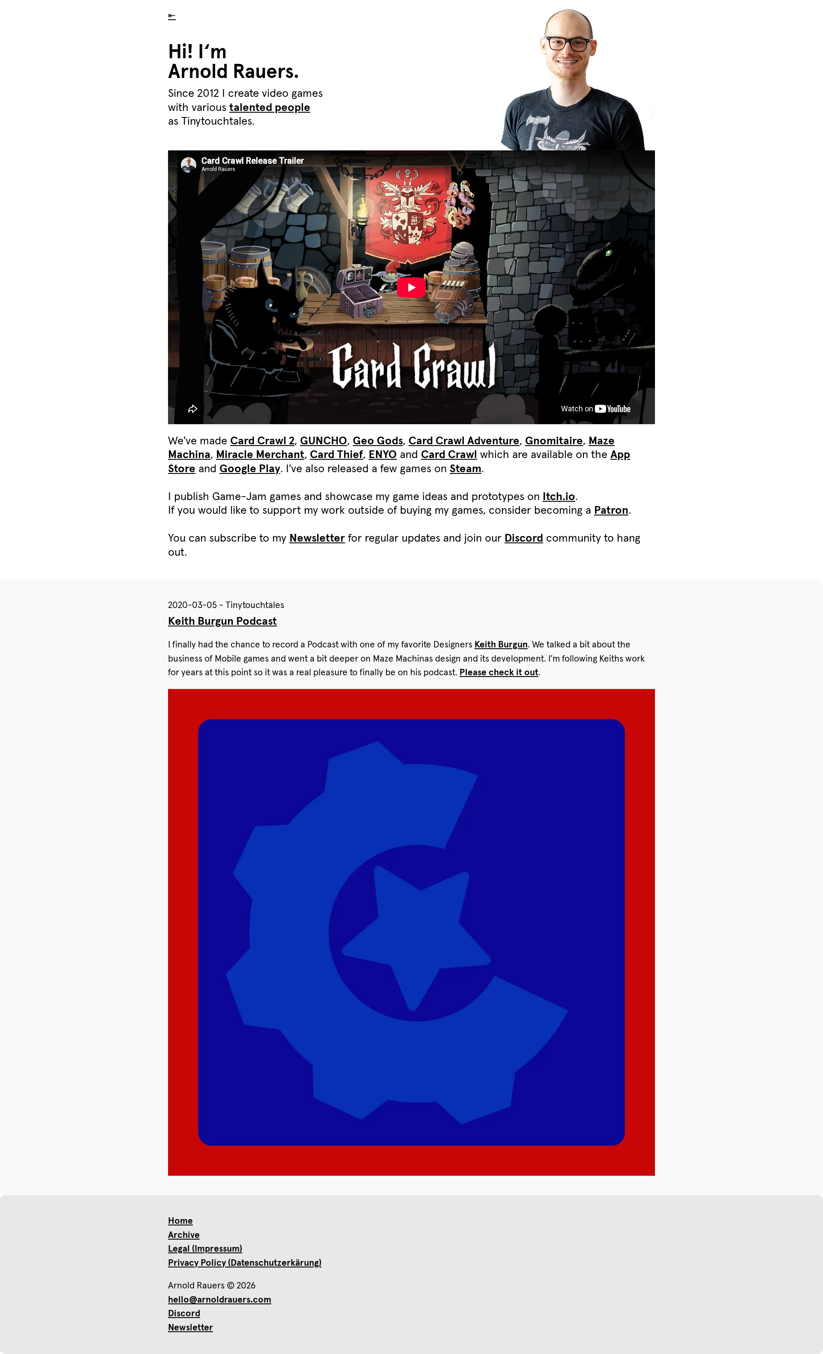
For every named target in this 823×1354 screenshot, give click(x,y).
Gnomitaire (554, 441)
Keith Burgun (501, 644)
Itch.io (559, 497)
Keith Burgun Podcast (222, 621)
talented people (269, 108)
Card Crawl (449, 455)
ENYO (383, 455)
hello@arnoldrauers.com (219, 1299)
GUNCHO (323, 441)
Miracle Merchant (260, 455)
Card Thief (336, 455)
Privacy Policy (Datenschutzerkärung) (244, 1262)
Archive (184, 1235)
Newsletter (317, 538)
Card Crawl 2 (262, 441)
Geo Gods (378, 441)
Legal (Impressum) (205, 1248)
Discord (524, 538)
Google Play (249, 469)
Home (180, 1220)
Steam (465, 469)
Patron (611, 510)
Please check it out (499, 672)
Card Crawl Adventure (464, 441)
